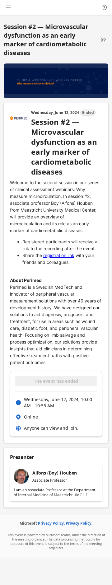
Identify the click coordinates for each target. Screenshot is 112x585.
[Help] (104, 7)
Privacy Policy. (51, 523)
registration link (58, 255)
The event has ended (56, 381)
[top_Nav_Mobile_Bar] (8, 7)
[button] (103, 40)
